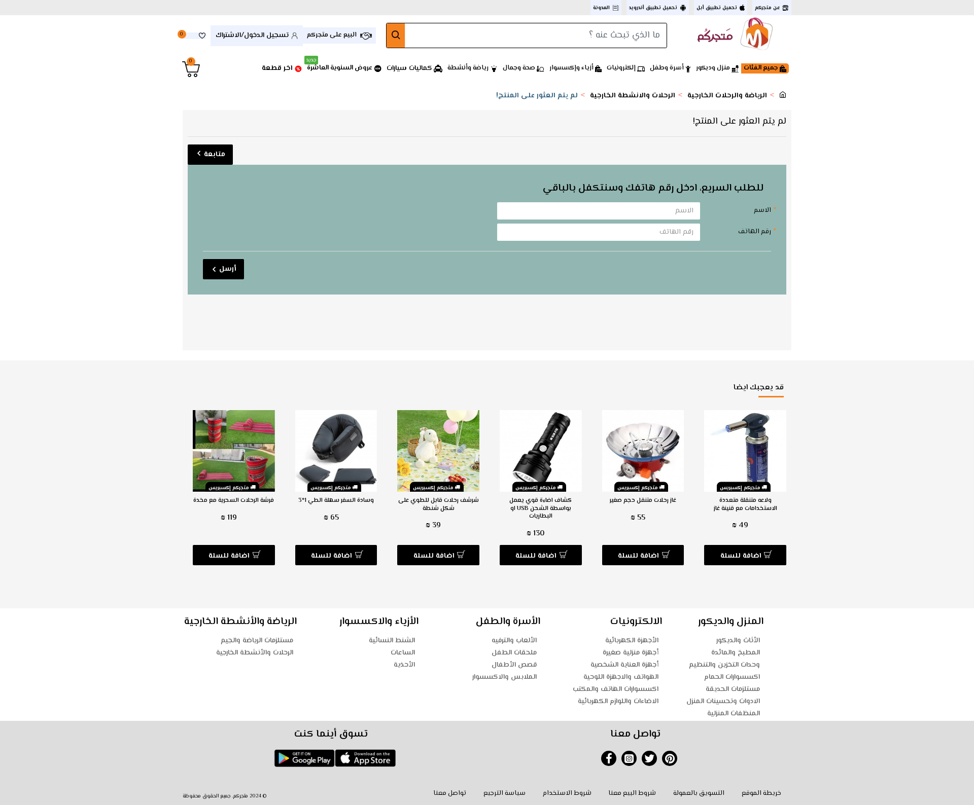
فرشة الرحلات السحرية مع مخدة (233, 501)
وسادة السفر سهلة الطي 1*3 (336, 501)
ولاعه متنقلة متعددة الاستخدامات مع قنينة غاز (745, 505)
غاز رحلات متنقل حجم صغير (643, 501)
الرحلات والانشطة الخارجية (632, 96)
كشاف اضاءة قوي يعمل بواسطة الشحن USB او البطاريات (540, 509)
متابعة (214, 154)
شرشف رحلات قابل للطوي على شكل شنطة (438, 505)
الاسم (762, 210)
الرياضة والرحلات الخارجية (727, 96)
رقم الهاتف (754, 232)
